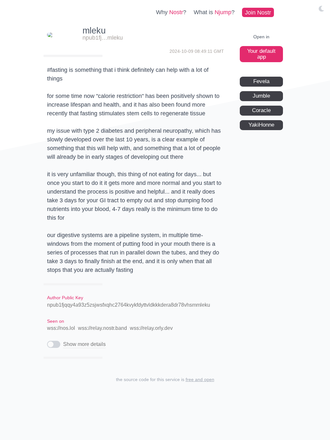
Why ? (171, 12)
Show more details (84, 344)
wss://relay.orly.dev (151, 328)
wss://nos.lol (61, 328)
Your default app (261, 54)
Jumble (261, 96)
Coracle (261, 110)
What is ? (214, 12)
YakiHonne (261, 125)
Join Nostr (258, 12)
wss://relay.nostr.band (102, 328)
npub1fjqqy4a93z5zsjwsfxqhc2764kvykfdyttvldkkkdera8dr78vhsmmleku (128, 305)
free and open (200, 379)
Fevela (261, 81)
